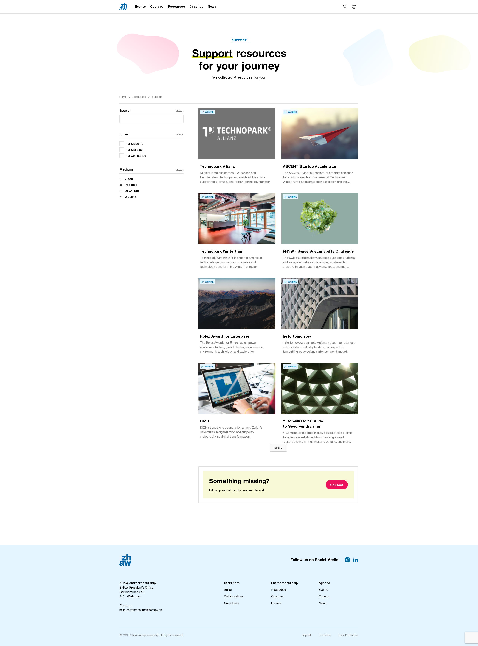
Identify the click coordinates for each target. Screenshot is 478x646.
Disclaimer (325, 635)
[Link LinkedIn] (355, 560)
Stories (276, 603)
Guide (228, 589)
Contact (336, 485)
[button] (354, 6)
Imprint (307, 635)
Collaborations (234, 596)
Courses (324, 596)
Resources (278, 589)
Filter (124, 134)
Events (323, 589)
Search (125, 110)
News (323, 603)
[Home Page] (123, 6)
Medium (126, 169)
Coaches (277, 596)
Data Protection (348, 635)
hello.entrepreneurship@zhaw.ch (141, 609)
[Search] (345, 6)
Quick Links (231, 603)
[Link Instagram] (347, 560)
